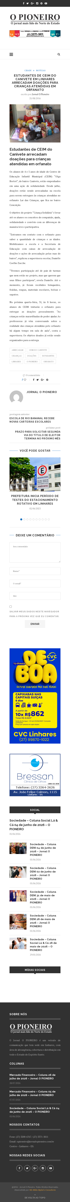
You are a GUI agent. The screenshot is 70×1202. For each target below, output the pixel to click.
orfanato (48, 361)
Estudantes (48, 356)
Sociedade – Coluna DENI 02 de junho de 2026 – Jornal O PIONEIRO (43, 873)
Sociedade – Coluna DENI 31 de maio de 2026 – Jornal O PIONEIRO (43, 897)
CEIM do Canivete (38, 350)
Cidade (27, 70)
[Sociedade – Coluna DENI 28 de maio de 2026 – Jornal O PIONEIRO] (18, 915)
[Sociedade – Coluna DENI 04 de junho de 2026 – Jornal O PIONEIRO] (18, 844)
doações (31, 356)
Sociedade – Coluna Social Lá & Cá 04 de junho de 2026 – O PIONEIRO (34, 825)
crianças (17, 356)
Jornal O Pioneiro (40, 94)
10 (49, 519)
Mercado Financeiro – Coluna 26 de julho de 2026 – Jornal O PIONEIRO (33, 1076)
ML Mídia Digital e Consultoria (42, 1190)
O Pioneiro (32, 361)
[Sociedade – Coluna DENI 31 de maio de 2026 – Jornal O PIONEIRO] (18, 891)
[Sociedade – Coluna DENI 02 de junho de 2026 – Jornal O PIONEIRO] (18, 868)
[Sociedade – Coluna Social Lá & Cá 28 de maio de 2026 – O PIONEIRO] (18, 939)
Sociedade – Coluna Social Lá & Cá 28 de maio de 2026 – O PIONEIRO (43, 945)
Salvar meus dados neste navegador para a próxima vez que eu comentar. (34, 614)
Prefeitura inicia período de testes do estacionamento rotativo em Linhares (35, 499)
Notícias (41, 70)
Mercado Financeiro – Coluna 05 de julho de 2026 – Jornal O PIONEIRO (33, 1093)
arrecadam (17, 350)
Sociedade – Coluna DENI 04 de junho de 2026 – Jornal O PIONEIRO (43, 850)
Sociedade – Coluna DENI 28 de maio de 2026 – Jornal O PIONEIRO (43, 921)
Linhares (16, 361)
